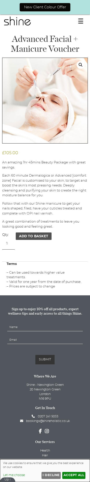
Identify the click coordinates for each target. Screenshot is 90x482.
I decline (51, 475)
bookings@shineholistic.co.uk (48, 421)
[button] (81, 65)
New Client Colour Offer (45, 7)
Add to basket (33, 236)
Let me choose (14, 475)
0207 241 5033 (47, 416)
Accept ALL (74, 475)
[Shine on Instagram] (48, 431)
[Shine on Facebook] (41, 431)
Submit (45, 359)
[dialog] (45, 470)
